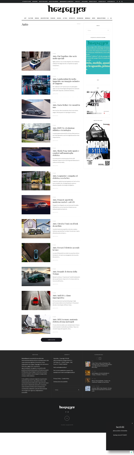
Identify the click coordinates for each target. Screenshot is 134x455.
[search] (108, 30)
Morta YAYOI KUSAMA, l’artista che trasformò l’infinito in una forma (101, 381)
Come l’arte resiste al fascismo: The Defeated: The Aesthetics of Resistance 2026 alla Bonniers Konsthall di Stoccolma (102, 365)
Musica (59, 18)
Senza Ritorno (101, 18)
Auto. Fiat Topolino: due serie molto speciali (65, 57)
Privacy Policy (93, 1)
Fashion (52, 18)
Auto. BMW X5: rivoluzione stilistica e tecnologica (64, 129)
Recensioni (80, 18)
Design (37, 18)
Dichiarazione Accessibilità (60, 381)
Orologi (97, 386)
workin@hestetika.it (61, 367)
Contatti (77, 1)
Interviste (72, 18)
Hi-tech (65, 18)
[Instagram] (119, 1)
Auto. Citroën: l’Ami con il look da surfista (65, 225)
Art (25, 18)
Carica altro (51, 339)
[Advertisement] (51, 40)
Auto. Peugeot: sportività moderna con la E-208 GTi (64, 201)
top (95, 371)
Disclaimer (85, 1)
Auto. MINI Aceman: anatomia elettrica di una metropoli (65, 320)
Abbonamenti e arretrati (67, 1)
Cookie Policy (102, 1)
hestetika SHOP (43, 1)
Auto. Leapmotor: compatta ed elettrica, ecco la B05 (65, 177)
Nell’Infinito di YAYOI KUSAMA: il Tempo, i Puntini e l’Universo (100, 374)
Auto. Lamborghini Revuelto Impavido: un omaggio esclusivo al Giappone (66, 81)
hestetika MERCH (53, 1)
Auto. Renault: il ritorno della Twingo (65, 272)
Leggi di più (55, 68)
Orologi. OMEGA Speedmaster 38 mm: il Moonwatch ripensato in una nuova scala (102, 389)
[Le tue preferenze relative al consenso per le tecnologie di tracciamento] (131, 452)
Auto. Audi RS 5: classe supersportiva (62, 296)
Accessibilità (111, 1)
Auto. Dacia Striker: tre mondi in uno (66, 106)
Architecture (45, 18)
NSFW (93, 18)
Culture (30, 18)
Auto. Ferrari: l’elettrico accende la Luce (66, 249)
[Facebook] (117, 1)
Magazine (34, 1)
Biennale (87, 18)
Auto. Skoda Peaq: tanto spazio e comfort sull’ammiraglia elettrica (66, 153)
